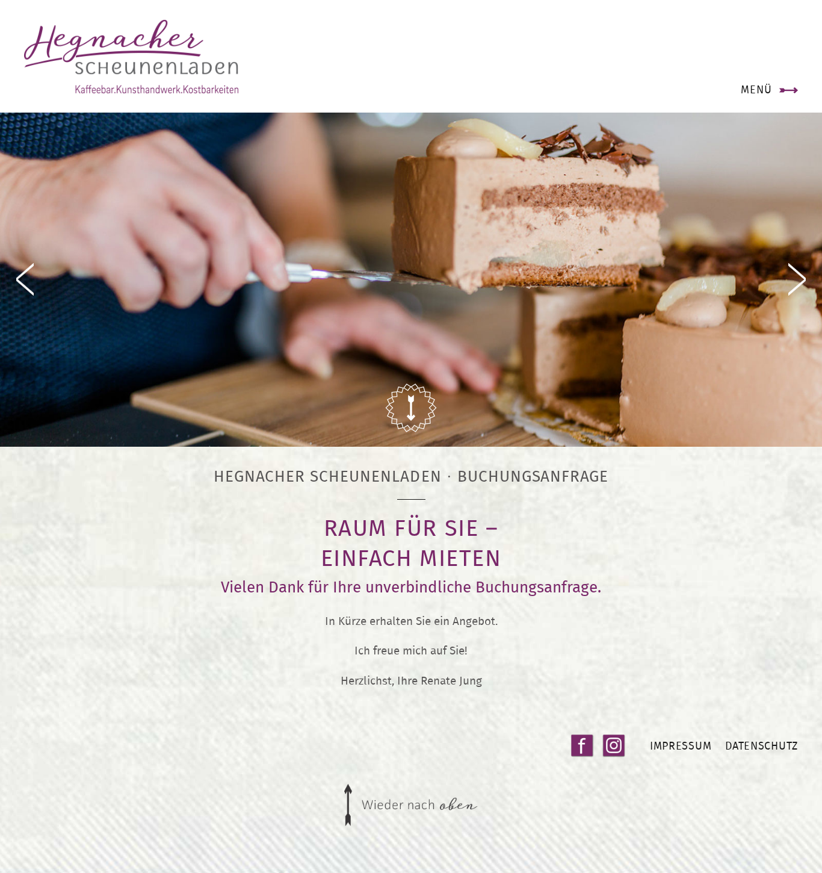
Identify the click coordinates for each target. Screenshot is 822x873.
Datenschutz (761, 745)
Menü (756, 89)
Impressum (680, 745)
